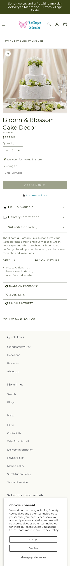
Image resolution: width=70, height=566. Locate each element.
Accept (33, 539)
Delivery (12, 159)
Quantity (8, 143)
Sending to (15, 166)
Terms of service (17, 482)
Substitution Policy (19, 474)
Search (11, 394)
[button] (49, 24)
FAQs (10, 425)
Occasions (13, 355)
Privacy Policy (50, 530)
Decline (33, 548)
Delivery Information (20, 449)
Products (13, 363)
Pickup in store (32, 159)
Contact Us (14, 433)
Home (6, 40)
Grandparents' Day (19, 346)
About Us (13, 371)
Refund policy (15, 466)
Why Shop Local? (18, 441)
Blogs (11, 402)
